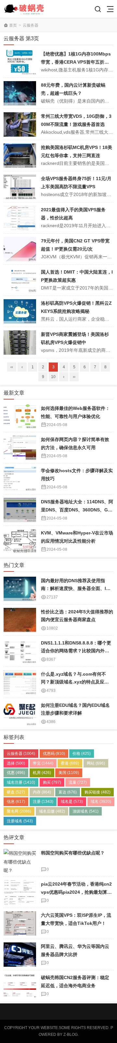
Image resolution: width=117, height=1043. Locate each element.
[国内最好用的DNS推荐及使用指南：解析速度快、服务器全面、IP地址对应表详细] (20, 589)
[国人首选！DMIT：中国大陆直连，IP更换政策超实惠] (20, 280)
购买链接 (97, 792)
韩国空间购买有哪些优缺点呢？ (73, 852)
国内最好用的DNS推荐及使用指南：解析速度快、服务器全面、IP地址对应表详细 (75, 588)
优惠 (16, 772)
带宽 (43, 763)
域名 (101, 801)
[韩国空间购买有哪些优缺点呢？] (20, 861)
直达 (67, 792)
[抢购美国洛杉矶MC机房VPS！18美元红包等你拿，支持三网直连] (20, 155)
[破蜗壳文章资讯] (27, 9)
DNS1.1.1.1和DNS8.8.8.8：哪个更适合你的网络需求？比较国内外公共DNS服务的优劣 (76, 650)
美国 (68, 772)
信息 (16, 801)
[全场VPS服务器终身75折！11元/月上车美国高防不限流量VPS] (20, 187)
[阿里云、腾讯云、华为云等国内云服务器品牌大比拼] (20, 954)
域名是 (72, 801)
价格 (81, 753)
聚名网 (19, 811)
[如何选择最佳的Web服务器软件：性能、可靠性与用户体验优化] (20, 416)
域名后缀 (52, 811)
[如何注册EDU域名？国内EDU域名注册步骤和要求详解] (20, 713)
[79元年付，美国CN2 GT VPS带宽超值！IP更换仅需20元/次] (20, 249)
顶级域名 (85, 811)
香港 (70, 763)
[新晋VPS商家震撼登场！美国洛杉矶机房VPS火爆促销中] (20, 342)
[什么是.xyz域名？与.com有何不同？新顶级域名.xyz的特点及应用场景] (20, 682)
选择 (16, 763)
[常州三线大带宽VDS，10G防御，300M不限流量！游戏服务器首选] (20, 124)
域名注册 (21, 782)
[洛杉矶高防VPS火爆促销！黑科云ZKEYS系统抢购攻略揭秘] (20, 311)
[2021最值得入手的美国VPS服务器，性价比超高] (20, 218)
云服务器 (30, 25)
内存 (42, 792)
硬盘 (16, 792)
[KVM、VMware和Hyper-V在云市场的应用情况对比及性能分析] (20, 541)
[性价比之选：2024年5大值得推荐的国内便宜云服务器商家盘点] (20, 620)
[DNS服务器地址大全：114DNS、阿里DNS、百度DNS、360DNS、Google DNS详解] (20, 510)
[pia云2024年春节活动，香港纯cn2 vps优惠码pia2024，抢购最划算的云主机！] (20, 892)
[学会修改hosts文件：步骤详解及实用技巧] (20, 479)
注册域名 (20, 821)
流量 (78, 782)
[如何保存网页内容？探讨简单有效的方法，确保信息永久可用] (20, 448)
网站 (96, 763)
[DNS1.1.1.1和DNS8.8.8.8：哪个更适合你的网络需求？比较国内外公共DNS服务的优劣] (20, 651)
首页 (13, 25)
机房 (42, 772)
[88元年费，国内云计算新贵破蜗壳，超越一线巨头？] (20, 93)
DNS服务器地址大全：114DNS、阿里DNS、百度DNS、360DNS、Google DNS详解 (77, 509)
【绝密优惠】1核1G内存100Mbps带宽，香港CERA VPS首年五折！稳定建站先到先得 (76, 61)
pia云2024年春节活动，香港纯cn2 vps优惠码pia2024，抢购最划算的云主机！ (76, 891)
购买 (52, 782)
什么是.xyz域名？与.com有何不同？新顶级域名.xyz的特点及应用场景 (75, 682)
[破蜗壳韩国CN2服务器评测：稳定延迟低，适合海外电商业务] (20, 986)
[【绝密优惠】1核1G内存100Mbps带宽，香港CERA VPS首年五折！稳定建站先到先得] (20, 62)
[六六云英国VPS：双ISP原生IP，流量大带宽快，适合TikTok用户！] (20, 923)
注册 (43, 801)
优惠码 (54, 753)
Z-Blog (70, 1034)
